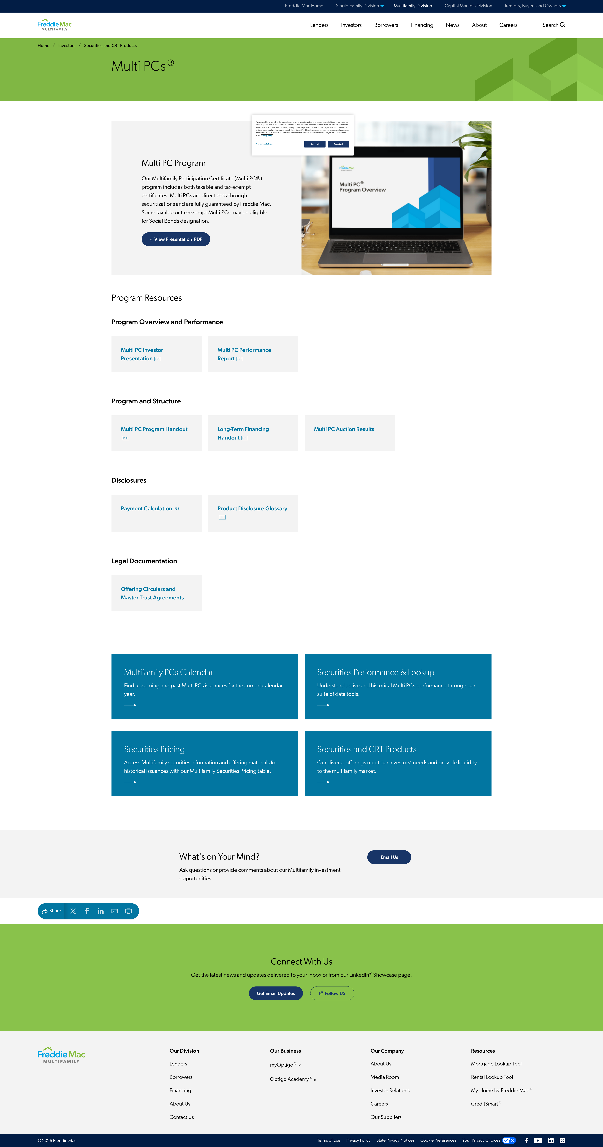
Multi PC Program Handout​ (154, 433)
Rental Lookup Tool (492, 1077)
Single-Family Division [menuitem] (357, 6)
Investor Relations (390, 1091)
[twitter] (73, 910)
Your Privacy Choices (481, 1140)
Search (551, 25)
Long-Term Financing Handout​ (243, 433)
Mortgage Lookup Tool (496, 1064)
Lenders (319, 25)
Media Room (385, 1077)
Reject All (315, 144)
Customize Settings (264, 144)
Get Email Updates (276, 993)
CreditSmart (486, 1104)
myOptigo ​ (283, 1065)
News (452, 25)
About (479, 25)
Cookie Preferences (438, 1140)
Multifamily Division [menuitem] (413, 6)
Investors (351, 25)
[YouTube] (538, 1140)
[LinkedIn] (551, 1140)
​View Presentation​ (178, 239)
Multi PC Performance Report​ (244, 354)
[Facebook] (526, 1140)
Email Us (389, 857)
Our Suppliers (386, 1117)
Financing (422, 25)
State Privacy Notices (395, 1140)
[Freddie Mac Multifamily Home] (55, 24)
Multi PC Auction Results (344, 429)
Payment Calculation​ (150, 508)
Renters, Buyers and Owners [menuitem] (533, 6)
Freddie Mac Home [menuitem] (304, 6)
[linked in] (101, 910)
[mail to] (115, 910)
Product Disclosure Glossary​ (252, 512)
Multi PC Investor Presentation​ (142, 354)
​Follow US (335, 993)
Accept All (338, 144)
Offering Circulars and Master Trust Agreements (152, 593)
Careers (508, 25)
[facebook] (87, 910)
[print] (128, 910)
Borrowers (386, 25)
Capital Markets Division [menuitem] (468, 6)
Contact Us (182, 1117)
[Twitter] (562, 1140)
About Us (180, 1104)
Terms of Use (328, 1140)
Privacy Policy (358, 1140)
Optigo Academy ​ (291, 1079)
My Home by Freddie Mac (501, 1090)
